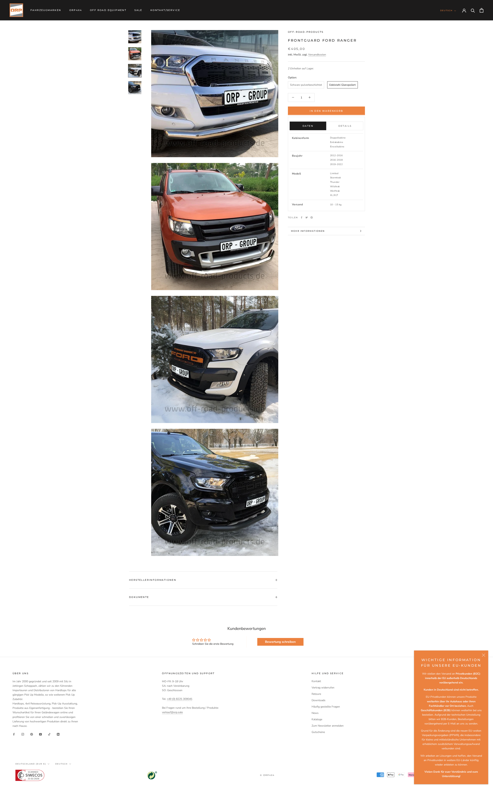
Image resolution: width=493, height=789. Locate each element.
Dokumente (139, 597)
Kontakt (316, 681)
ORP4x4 (75, 10)
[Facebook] (301, 217)
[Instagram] (22, 734)
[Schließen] (483, 655)
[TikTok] (49, 734)
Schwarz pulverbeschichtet (306, 85)
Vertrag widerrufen (323, 687)
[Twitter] (306, 217)
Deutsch (446, 10)
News (315, 713)
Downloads (318, 700)
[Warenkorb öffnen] (481, 10)
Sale (138, 10)
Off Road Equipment (108, 10)
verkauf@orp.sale (172, 712)
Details (345, 125)
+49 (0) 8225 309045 (179, 699)
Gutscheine (318, 732)
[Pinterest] (311, 217)
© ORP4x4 (267, 775)
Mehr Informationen (308, 231)
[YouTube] (40, 734)
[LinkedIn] (58, 734)
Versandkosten (317, 54)
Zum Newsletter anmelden (328, 726)
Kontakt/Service (165, 10)
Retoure (316, 694)
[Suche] (473, 10)
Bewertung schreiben (280, 642)
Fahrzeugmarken (45, 10)
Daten (308, 125)
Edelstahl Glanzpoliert (342, 85)
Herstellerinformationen (152, 579)
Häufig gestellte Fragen (326, 706)
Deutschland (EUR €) (30, 764)
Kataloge (317, 719)
